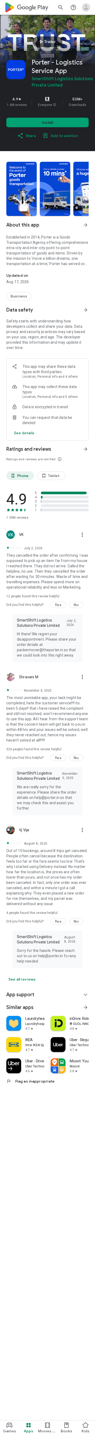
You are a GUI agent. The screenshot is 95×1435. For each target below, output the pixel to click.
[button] (54, 105)
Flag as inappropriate (30, 1081)
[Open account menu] (86, 7)
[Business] (18, 296)
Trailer (47, 42)
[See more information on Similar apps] (85, 1007)
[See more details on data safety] (24, 433)
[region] (47, 102)
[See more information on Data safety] (85, 310)
